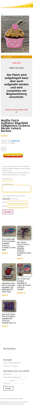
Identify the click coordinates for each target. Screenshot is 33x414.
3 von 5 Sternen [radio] (8, 181)
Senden (7, 211)
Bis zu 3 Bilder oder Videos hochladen (14, 196)
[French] (22, 2)
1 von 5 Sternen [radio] (3, 181)
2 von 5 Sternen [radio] (6, 181)
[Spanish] (30, 2)
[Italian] (26, 2)
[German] (24, 2)
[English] (21, 2)
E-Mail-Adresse (7, 377)
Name (4, 202)
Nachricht (6, 383)
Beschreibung (8, 57)
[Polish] (27, 2)
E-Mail (4, 206)
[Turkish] (32, 2)
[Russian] (29, 2)
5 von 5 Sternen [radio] (13, 181)
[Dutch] (19, 2)
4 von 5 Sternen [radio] (10, 181)
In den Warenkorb (13, 155)
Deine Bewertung (7, 179)
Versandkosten (15, 141)
